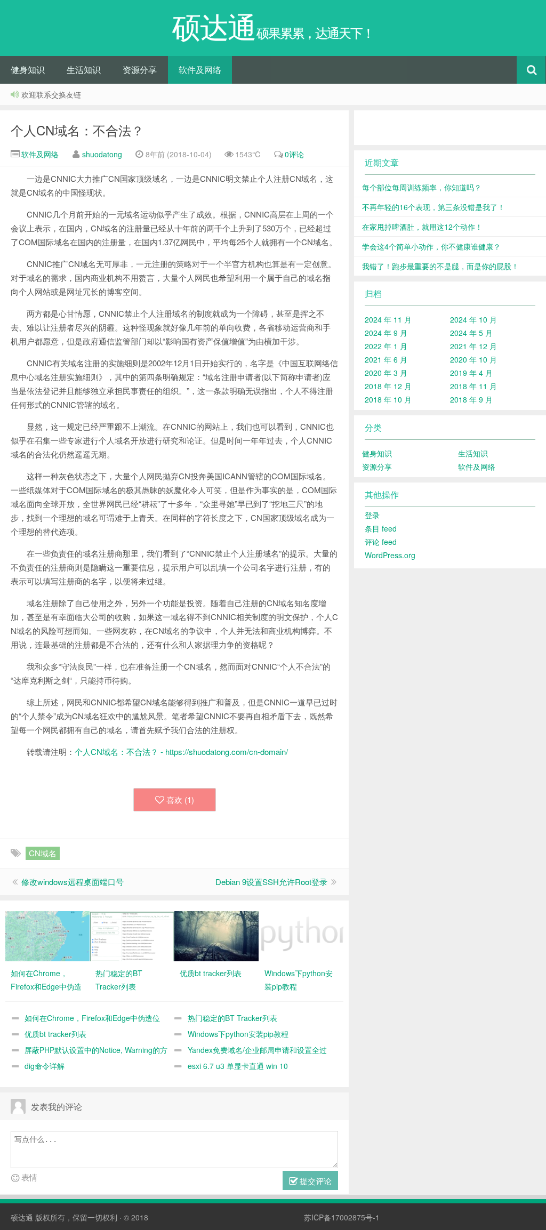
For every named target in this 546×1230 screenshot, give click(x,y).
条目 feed (381, 528)
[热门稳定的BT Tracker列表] (132, 935)
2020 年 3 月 (386, 372)
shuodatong (102, 154)
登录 (372, 515)
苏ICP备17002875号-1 (342, 1217)
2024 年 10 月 (473, 319)
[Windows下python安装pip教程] (301, 935)
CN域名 (43, 852)
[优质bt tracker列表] (216, 935)
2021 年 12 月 (473, 346)
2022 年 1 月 (386, 346)
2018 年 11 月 (473, 386)
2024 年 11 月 (388, 319)
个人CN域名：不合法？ (77, 129)
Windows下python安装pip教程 (238, 1033)
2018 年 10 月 (388, 399)
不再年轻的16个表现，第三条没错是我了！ (433, 207)
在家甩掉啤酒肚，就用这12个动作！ (422, 226)
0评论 (294, 154)
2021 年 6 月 (386, 359)
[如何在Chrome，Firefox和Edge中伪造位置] (47, 935)
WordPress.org (390, 555)
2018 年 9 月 (471, 399)
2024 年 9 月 (386, 332)
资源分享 (140, 69)
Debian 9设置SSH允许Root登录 (271, 881)
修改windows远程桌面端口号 (72, 881)
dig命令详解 (45, 1065)
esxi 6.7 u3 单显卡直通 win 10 (238, 1065)
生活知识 (84, 69)
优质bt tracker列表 (55, 1033)
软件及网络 (200, 69)
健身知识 (28, 69)
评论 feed (381, 541)
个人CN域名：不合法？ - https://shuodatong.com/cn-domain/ (181, 751)
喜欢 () (180, 799)
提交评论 (315, 1180)
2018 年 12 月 (388, 386)
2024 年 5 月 (471, 332)
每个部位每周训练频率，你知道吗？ (421, 187)
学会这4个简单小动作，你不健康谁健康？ (431, 246)
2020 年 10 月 (473, 359)
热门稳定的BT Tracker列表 (232, 1017)
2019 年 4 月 (471, 372)
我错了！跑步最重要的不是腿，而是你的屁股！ (440, 266)
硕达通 (22, 1217)
